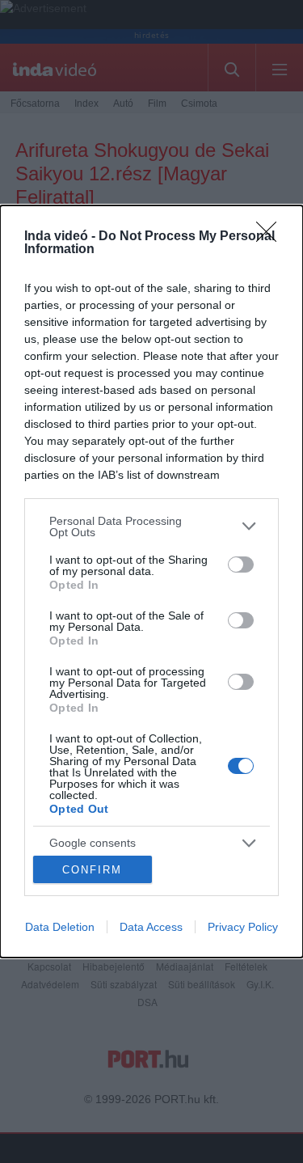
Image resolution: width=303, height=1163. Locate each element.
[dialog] (151, 581)
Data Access (151, 926)
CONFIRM (92, 870)
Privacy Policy (243, 926)
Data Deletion (60, 926)
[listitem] (151, 526)
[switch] (241, 564)
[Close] (271, 237)
